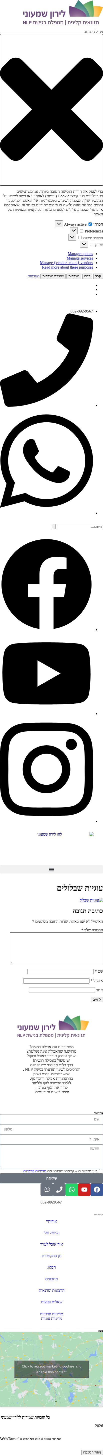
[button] (51, 109)
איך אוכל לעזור (51, 1244)
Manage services (80, 258)
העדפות (73, 276)
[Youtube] (84, 1189)
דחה (87, 276)
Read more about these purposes (67, 267)
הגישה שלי (52, 1233)
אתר (99, 990)
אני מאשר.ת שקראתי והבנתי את (60, 1171)
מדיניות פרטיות (35, 1171)
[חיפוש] (54, 526)
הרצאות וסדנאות (51, 1290)
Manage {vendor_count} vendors (66, 263)
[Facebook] (96, 1189)
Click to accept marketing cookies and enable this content (52, 1369)
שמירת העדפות (53, 276)
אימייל (96, 981)
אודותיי (51, 1221)
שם (99, 971)
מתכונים (51, 1279)
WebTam (8, 1439)
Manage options (80, 254)
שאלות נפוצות (51, 1302)
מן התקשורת (51, 1256)
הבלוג (52, 1267)
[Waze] (46, 1189)
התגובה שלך (92, 930)
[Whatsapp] (72, 1189)
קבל (98, 276)
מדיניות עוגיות (51, 1318)
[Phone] (59, 1189)
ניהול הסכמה (92, 1452)
